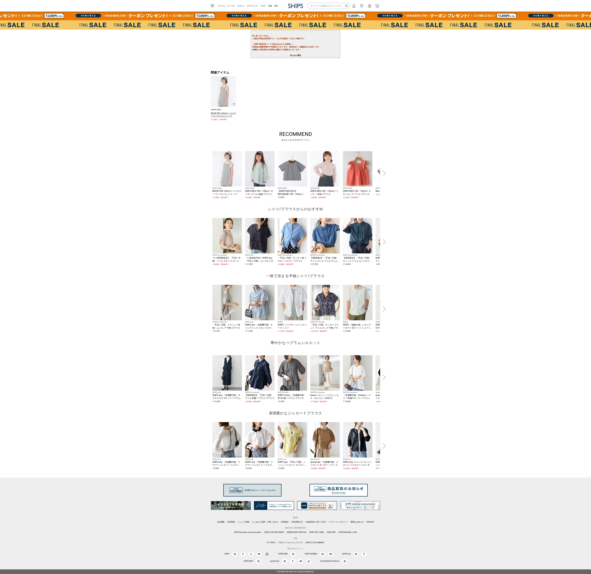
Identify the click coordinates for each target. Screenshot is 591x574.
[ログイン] (369, 5)
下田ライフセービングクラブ (291, 542)
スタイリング (252, 6)
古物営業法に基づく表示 (316, 522)
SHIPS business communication (247, 532)
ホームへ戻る (295, 55)
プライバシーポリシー (338, 522)
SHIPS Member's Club (348, 532)
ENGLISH (370, 522)
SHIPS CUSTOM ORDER (274, 532)
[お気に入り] (361, 5)
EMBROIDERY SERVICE (296, 532)
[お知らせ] (353, 5)
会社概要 (221, 522)
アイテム (221, 6)
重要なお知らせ (357, 522)
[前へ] (207, 173)
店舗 (270, 6)
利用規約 (285, 522)
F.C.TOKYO (271, 542)
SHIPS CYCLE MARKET (315, 542)
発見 (276, 6)
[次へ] (383, 173)
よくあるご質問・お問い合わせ (265, 522)
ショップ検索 (243, 522)
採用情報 (231, 522)
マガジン (241, 6)
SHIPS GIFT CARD (317, 532)
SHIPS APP (331, 532)
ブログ (263, 6)
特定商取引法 (297, 522)
